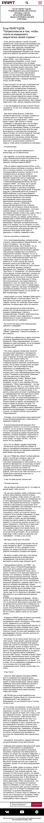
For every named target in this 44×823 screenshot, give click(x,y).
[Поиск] (27, 2)
